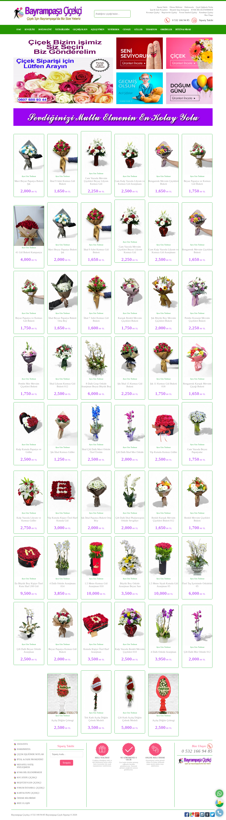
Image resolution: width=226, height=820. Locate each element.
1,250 (62, 459)
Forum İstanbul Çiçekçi (188, 12)
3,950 (163, 659)
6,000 (96, 393)
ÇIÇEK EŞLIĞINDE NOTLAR (30, 754)
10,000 (96, 593)
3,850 (62, 593)
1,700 (197, 527)
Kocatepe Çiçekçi (152, 12)
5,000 (129, 727)
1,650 (62, 191)
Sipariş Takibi (162, 7)
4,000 (29, 259)
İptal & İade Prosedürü (159, 10)
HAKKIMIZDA (23, 749)
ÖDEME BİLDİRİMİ (26, 798)
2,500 (129, 191)
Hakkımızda (189, 7)
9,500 (29, 593)
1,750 (197, 191)
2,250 (96, 191)
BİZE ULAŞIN (23, 803)
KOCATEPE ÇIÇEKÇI (27, 777)
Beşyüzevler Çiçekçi (169, 12)
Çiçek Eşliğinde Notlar (204, 7)
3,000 (62, 527)
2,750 (29, 527)
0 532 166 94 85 (180, 20)
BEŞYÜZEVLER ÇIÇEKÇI (29, 782)
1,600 (96, 328)
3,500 (129, 593)
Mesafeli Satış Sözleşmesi (179, 10)
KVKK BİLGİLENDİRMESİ (202, 10)
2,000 (29, 191)
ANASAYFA (22, 744)
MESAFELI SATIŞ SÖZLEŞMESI (25, 765)
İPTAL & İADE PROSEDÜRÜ (30, 759)
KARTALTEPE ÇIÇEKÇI (28, 793)
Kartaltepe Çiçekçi (206, 12)
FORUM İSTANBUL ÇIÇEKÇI (30, 788)
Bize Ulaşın (208, 15)
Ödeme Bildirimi (176, 7)
